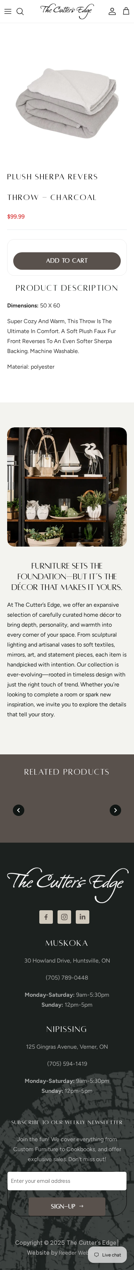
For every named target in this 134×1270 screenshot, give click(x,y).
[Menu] (8, 11)
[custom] (46, 917)
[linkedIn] (82, 917)
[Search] (23, 11)
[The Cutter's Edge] (67, 11)
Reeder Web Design (83, 1252)
